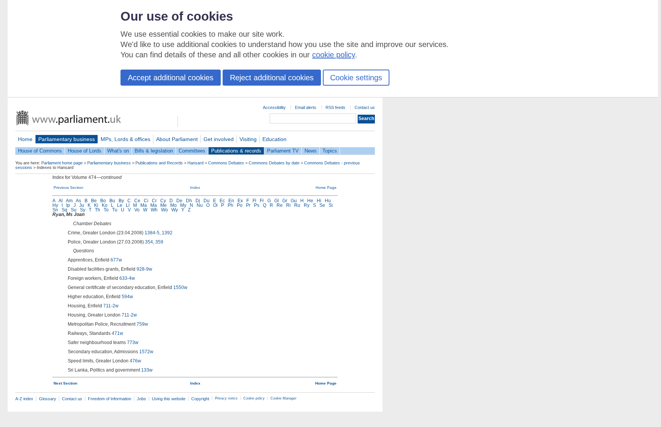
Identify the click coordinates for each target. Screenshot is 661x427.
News (310, 151)
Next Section (65, 383)
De (179, 200)
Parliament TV (283, 151)
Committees (192, 151)
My (183, 205)
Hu (328, 200)
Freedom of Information (109, 398)
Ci (146, 200)
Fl (254, 200)
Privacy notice (226, 398)
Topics (329, 151)
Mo (173, 205)
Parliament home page (62, 163)
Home (25, 139)
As (78, 200)
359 (159, 242)
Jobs (141, 398)
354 (149, 242)
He (310, 200)
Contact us (365, 107)
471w (117, 333)
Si (331, 205)
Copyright (200, 398)
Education (274, 139)
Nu (200, 205)
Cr (154, 200)
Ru (297, 205)
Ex (240, 200)
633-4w (127, 278)
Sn (55, 210)
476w (135, 361)
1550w (180, 287)
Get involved (219, 139)
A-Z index (24, 398)
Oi (215, 205)
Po (240, 205)
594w (127, 296)
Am (69, 200)
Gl (276, 200)
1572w (146, 351)
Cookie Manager (283, 398)
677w (116, 260)
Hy (55, 205)
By (121, 200)
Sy (82, 210)
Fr (262, 200)
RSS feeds (335, 107)
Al (61, 200)
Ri (288, 205)
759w (142, 324)
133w (147, 370)
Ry (306, 205)
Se (322, 205)
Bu (112, 200)
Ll (128, 205)
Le (119, 205)
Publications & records (236, 151)
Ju (81, 205)
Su (74, 210)
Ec (222, 200)
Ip (68, 205)
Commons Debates (226, 163)
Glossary (47, 398)
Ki (96, 205)
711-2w (111, 306)
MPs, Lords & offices (125, 139)
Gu (294, 200)
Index (195, 187)
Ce (137, 200)
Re (280, 205)
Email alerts (305, 107)
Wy (174, 210)
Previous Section (68, 187)
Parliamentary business (66, 139)
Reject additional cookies (272, 77)
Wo (164, 210)
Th (97, 210)
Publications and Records (159, 163)
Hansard (195, 163)
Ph (230, 205)
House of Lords (84, 151)
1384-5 (152, 233)
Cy (163, 200)
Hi (319, 200)
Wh (154, 210)
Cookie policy (254, 398)
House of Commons (40, 151)
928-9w (144, 269)
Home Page (326, 187)
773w (132, 342)
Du (207, 200)
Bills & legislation (154, 151)
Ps (256, 205)
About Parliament (177, 139)
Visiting (248, 139)
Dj (197, 200)
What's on (118, 151)
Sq (64, 210)
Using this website (169, 398)
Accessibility (274, 107)
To (106, 210)
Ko (104, 205)
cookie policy (333, 54)
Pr (248, 205)
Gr (284, 200)
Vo (137, 210)
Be (94, 200)
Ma (143, 205)
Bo (103, 200)
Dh (189, 200)
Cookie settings (356, 77)
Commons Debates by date (274, 163)
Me (163, 205)
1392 (167, 233)
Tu (114, 210)
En (231, 200)
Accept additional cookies (170, 77)
